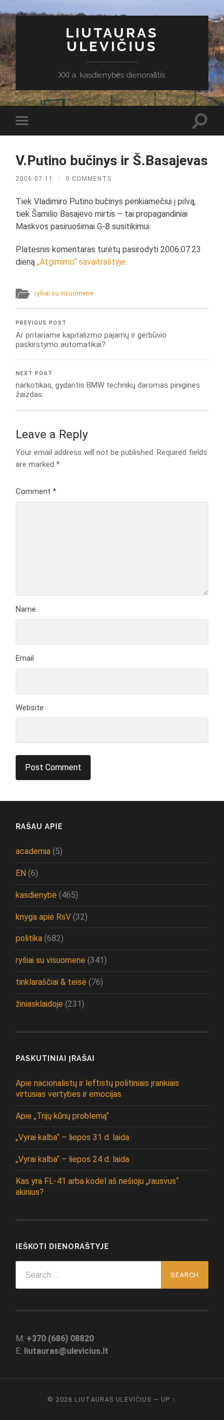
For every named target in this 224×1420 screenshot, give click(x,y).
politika (29, 938)
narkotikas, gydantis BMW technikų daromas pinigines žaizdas (108, 385)
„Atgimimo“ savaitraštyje (81, 262)
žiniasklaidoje (39, 1004)
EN (21, 873)
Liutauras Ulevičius (112, 39)
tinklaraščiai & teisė (51, 982)
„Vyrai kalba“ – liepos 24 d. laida (72, 1159)
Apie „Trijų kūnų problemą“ (62, 1116)
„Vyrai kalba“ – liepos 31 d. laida (72, 1137)
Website (30, 707)
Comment (36, 491)
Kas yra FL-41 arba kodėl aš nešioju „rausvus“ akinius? (97, 1186)
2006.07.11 (34, 178)
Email (25, 658)
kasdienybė (36, 895)
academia (33, 851)
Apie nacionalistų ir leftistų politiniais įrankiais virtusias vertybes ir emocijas (97, 1088)
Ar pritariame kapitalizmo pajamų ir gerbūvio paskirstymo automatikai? (91, 334)
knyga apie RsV (43, 917)
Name (26, 609)
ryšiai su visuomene (63, 293)
